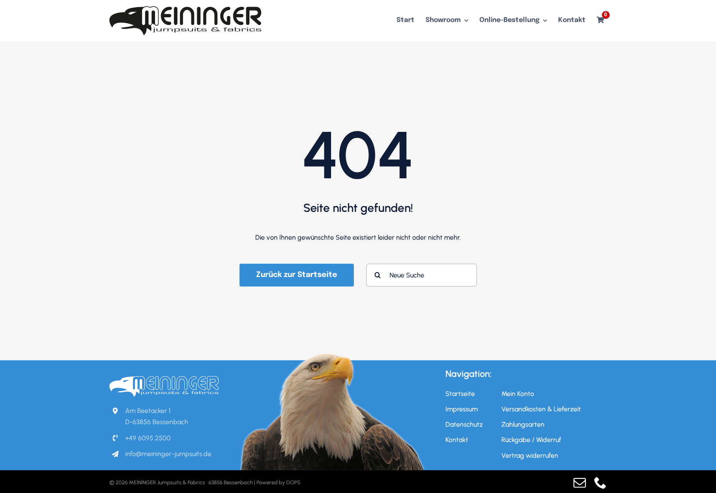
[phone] (600, 482)
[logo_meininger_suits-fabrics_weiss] (164, 379)
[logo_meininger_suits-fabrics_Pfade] (185, 9)
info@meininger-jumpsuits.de (168, 454)
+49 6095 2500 (148, 438)
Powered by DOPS (278, 482)
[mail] (579, 482)
